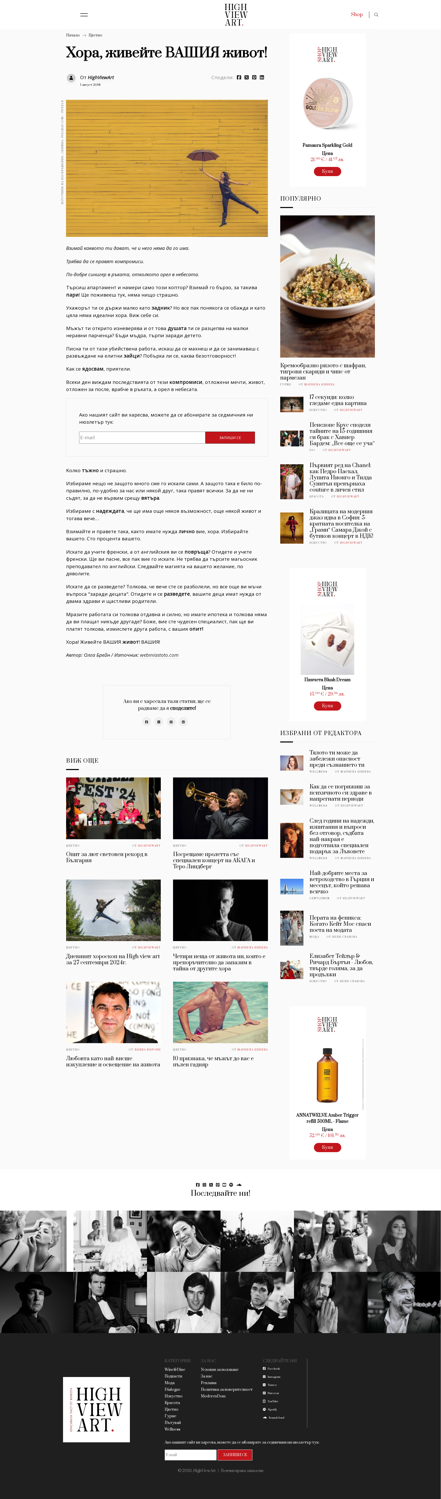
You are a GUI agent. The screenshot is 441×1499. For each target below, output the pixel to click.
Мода (314, 937)
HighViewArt (101, 77)
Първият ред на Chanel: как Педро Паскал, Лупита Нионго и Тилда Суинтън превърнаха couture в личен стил (341, 477)
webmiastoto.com (159, 655)
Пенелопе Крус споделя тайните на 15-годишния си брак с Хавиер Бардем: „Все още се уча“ (342, 434)
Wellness (319, 771)
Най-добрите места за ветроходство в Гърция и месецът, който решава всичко (342, 882)
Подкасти (173, 1376)
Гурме (285, 384)
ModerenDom (213, 1396)
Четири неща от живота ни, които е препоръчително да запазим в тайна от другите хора (219, 962)
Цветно (95, 35)
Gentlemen (320, 898)
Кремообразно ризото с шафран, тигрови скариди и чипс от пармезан (323, 371)
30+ (312, 450)
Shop (357, 14)
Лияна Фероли (147, 1049)
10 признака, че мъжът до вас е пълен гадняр (213, 1061)
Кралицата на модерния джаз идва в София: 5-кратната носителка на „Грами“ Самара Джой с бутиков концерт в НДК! (341, 524)
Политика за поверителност (227, 1389)
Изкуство (318, 410)
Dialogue (172, 1389)
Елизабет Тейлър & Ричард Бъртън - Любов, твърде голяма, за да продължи (341, 965)
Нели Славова (344, 937)
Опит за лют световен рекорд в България (107, 857)
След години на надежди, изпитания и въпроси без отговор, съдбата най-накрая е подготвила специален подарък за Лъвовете (342, 836)
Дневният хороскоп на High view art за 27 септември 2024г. (113, 959)
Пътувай (173, 1422)
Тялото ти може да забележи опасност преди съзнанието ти (337, 759)
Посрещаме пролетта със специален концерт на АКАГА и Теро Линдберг (214, 860)
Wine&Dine (175, 1369)
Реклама (208, 1383)
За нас (206, 1376)
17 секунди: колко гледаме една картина (338, 400)
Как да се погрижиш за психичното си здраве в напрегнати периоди (341, 792)
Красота (317, 496)
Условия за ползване (220, 1369)
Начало (73, 35)
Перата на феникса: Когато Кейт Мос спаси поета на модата (340, 924)
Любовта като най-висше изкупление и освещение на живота (113, 1061)
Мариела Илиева (253, 947)
